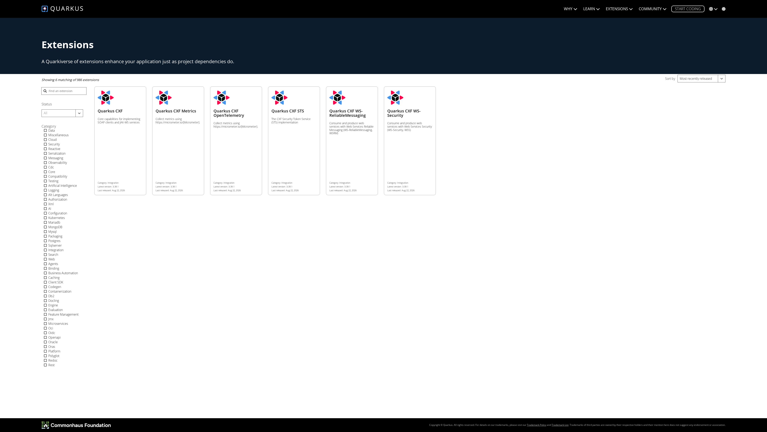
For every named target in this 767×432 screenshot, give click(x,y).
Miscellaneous (58, 135)
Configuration (57, 213)
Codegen (54, 287)
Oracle (53, 342)
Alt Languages (58, 195)
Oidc (51, 333)
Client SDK (55, 282)
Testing (53, 181)
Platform (54, 351)
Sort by (670, 78)
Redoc (53, 360)
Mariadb (54, 222)
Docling (53, 300)
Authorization (57, 199)
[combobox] (680, 78)
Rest (51, 365)
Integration (56, 250)
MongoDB (55, 227)
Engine (53, 305)
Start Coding (688, 8)
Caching (54, 277)
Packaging (55, 236)
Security (54, 144)
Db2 (51, 296)
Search (53, 254)
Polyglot (53, 356)
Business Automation (63, 273)
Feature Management (63, 314)
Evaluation (55, 310)
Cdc (51, 167)
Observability (57, 162)
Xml (51, 204)
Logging (53, 190)
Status (47, 104)
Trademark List (560, 425)
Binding (53, 268)
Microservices (58, 323)
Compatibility (57, 176)
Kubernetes (56, 218)
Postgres (54, 241)
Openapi (54, 337)
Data (51, 130)
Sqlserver (55, 245)
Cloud (52, 139)
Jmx (51, 319)
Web (51, 259)
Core (51, 172)
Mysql (52, 231)
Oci (50, 328)
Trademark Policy (536, 425)
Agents (53, 264)
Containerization (59, 291)
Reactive (54, 149)
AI (49, 208)
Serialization (57, 153)
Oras (51, 346)
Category (49, 126)
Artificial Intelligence (62, 185)
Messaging (55, 158)
